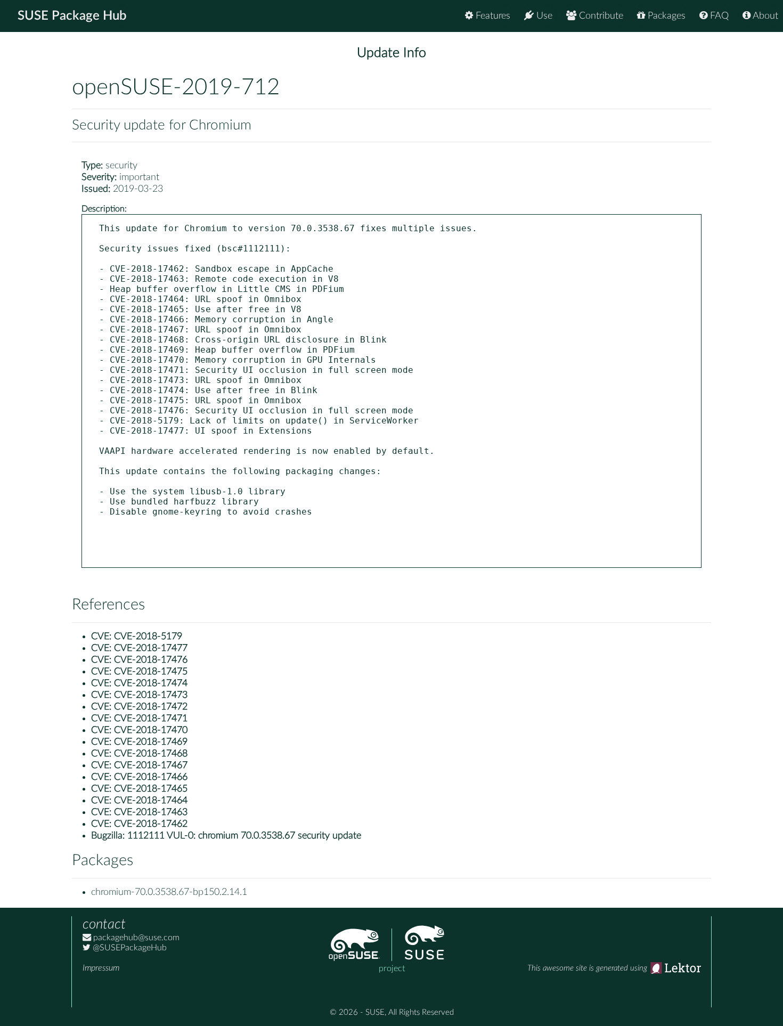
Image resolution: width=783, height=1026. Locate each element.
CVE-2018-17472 (150, 707)
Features (491, 16)
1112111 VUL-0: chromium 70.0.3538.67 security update (244, 836)
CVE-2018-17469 (150, 742)
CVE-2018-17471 (150, 718)
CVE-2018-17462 (150, 824)
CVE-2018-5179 (148, 636)
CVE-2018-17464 (150, 800)
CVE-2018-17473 (150, 695)
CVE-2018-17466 (150, 777)
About (764, 16)
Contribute (599, 16)
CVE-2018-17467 (150, 765)
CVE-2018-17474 (150, 683)
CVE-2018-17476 (150, 660)
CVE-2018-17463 (150, 812)
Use (543, 16)
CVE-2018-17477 (150, 648)
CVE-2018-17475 (150, 672)
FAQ (718, 16)
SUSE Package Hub (72, 16)
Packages (665, 16)
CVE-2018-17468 (150, 754)
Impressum (101, 968)
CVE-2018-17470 (150, 730)
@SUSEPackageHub (129, 947)
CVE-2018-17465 (150, 789)
